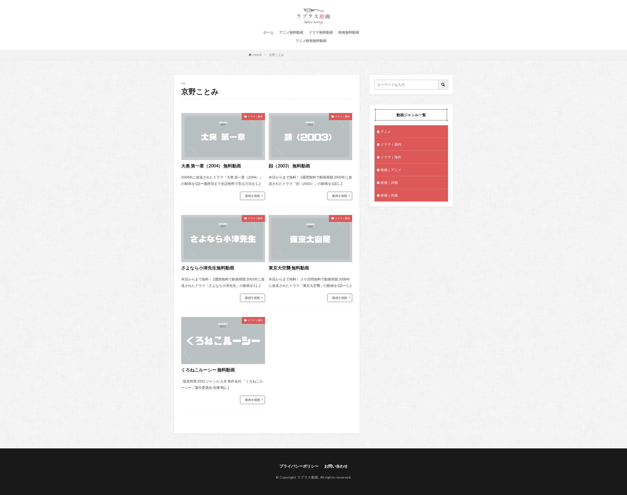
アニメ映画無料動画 (311, 40)
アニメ (386, 131)
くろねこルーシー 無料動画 (208, 369)
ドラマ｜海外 (391, 157)
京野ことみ (276, 55)
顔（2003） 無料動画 (289, 165)
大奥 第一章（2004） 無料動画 (211, 165)
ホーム (268, 32)
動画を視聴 (252, 196)
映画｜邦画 (389, 195)
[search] (443, 85)
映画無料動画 (348, 32)
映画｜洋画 (389, 182)
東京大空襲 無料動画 (289, 267)
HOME (257, 55)
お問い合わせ (336, 466)
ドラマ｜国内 (255, 116)
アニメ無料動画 (291, 32)
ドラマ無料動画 (321, 32)
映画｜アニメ (391, 170)
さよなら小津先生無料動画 (207, 267)
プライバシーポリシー (299, 466)
